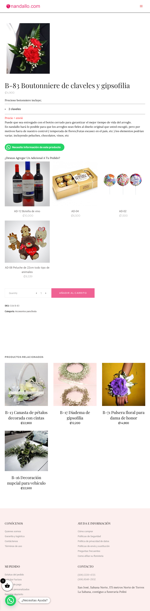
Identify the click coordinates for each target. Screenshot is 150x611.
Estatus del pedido (14, 574)
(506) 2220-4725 (86, 574)
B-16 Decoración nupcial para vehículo (26, 480)
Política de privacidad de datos (93, 541)
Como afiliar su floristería (90, 556)
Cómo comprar (85, 531)
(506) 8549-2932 (87, 579)
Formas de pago (13, 584)
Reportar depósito (14, 594)
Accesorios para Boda (25, 311)
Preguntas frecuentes (89, 551)
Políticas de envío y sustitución (94, 546)
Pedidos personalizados (17, 589)
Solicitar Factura (13, 579)
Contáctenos (11, 541)
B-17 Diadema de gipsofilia (75, 415)
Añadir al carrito (73, 293)
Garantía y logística (15, 536)
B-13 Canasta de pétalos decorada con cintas (26, 415)
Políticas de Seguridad (89, 536)
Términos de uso (13, 546)
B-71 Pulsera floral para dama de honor (124, 415)
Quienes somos (13, 531)
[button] (10, 600)
